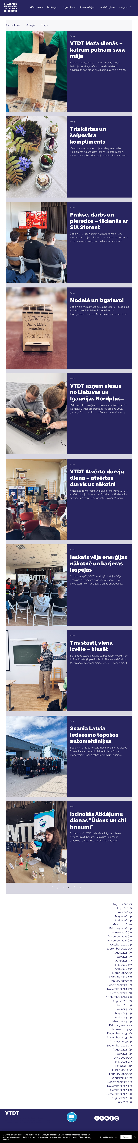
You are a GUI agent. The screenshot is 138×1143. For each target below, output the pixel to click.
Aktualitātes (13, 25)
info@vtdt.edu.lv (43, 1122)
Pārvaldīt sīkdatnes (108, 1137)
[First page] (46, 887)
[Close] (134, 1137)
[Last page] (91, 887)
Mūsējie (30, 25)
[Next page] (86, 887)
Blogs (44, 25)
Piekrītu (126, 1137)
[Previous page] (52, 887)
